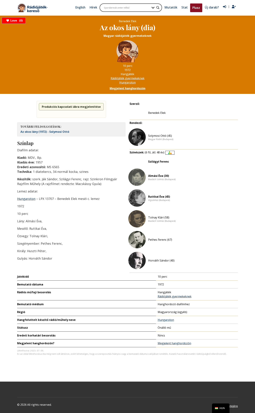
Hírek (93, 7)
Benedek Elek (157, 113)
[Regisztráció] (233, 6)
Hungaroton (127, 82)
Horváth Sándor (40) (161, 260)
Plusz (196, 8)
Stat (184, 7)
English (80, 7)
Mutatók (170, 7)
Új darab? (212, 7)
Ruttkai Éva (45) (159, 197)
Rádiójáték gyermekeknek (127, 78)
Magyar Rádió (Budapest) (160, 139)
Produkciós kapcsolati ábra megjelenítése (71, 107)
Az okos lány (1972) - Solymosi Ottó (44, 132)
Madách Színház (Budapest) (162, 179)
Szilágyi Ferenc (158, 161)
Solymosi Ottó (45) (160, 136)
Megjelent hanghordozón (127, 88)
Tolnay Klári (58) (158, 217)
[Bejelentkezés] (224, 6)
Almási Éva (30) (158, 176)
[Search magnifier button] (157, 7)
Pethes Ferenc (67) (160, 240)
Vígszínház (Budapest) (159, 200)
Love (16, 20)
